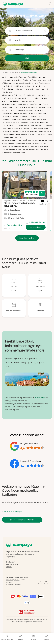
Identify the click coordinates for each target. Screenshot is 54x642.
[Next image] (47, 201)
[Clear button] (45, 31)
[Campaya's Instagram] (46, 582)
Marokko (15, 72)
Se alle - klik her (27, 238)
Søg (27, 58)
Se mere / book (35, 227)
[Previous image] (6, 201)
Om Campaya (10, 562)
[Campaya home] (12, 4)
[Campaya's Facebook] (40, 582)
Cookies (9, 567)
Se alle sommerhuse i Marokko (22, 520)
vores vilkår (40, 398)
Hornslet (33, 200)
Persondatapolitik (12, 564)
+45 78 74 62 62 (22, 552)
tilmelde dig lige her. (12, 580)
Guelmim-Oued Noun (29, 72)
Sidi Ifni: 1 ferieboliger (13, 511)
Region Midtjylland (20, 200)
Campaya (5, 72)
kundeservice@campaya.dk (17, 554)
